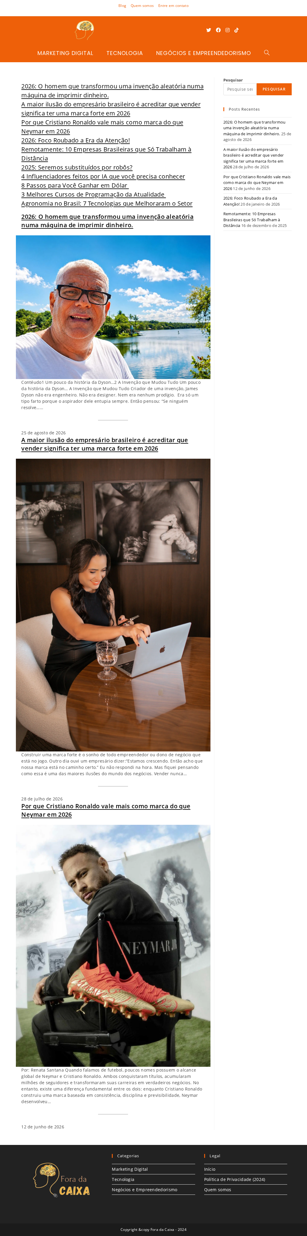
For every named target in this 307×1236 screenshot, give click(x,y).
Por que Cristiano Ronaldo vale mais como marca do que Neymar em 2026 (105, 810)
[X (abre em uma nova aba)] (208, 30)
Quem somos (142, 5)
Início (210, 1169)
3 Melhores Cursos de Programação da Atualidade (93, 194)
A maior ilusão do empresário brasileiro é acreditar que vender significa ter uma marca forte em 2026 (104, 444)
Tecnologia (123, 1179)
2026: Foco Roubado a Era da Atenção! (75, 140)
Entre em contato (173, 5)
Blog (122, 5)
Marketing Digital (130, 1169)
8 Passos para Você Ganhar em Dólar (75, 185)
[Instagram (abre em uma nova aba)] (227, 30)
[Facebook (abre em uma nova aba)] (218, 30)
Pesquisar (233, 80)
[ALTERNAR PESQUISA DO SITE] (267, 53)
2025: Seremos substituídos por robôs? (77, 167)
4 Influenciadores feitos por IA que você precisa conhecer (103, 176)
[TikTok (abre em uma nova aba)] (236, 30)
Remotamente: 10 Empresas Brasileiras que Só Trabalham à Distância (251, 219)
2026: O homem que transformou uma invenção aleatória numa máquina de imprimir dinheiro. (107, 221)
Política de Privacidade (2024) (234, 1179)
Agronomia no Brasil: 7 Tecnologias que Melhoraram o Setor (106, 203)
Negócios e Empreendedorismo (144, 1189)
